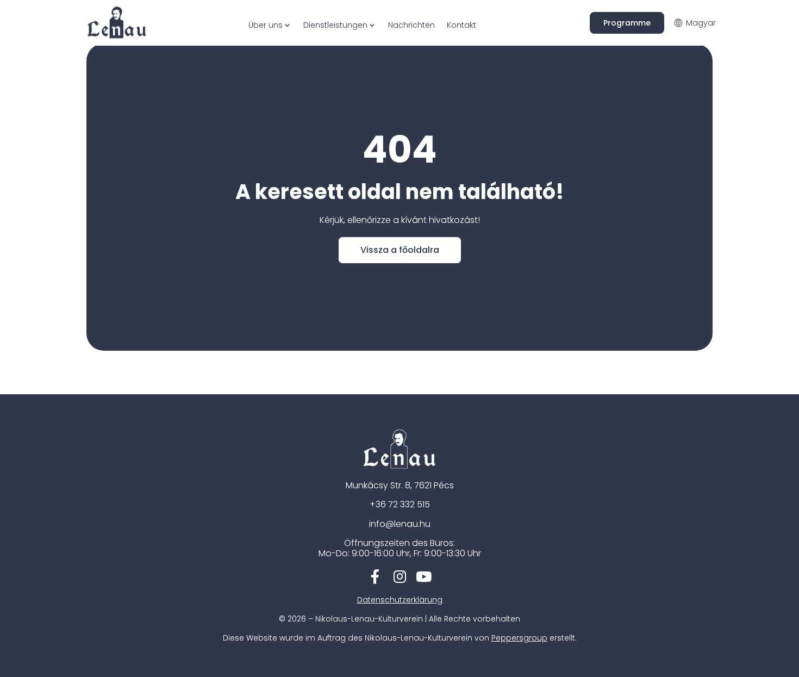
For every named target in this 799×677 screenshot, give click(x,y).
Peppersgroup (519, 637)
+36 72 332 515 (400, 504)
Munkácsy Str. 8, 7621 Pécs (400, 485)
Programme (627, 22)
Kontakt (461, 25)
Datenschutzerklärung (399, 599)
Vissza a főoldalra (399, 250)
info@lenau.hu (399, 524)
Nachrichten (411, 25)
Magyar (701, 22)
